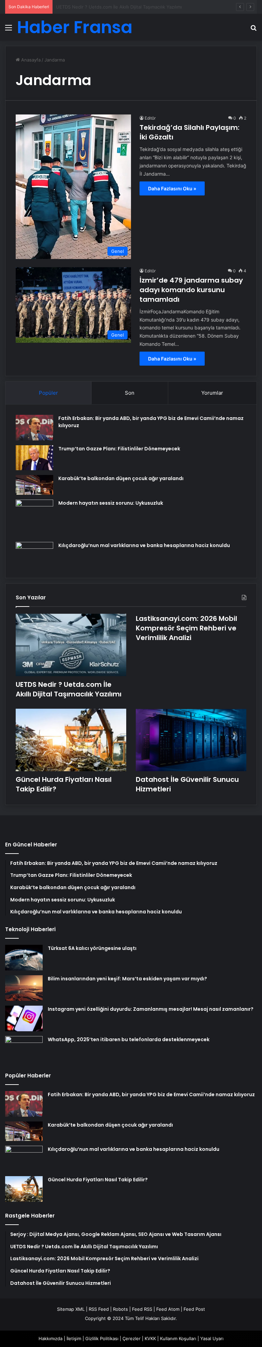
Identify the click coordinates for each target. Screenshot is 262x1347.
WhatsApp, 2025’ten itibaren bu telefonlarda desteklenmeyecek (128, 1039)
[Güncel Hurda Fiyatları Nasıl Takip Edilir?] (71, 740)
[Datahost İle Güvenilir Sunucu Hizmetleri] (191, 740)
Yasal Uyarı (211, 1338)
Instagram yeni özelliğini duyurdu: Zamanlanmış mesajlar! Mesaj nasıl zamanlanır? (150, 1009)
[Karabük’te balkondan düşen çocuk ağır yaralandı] (34, 485)
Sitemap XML (71, 1309)
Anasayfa (30, 60)
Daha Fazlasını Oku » (172, 188)
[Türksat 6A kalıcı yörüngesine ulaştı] (24, 957)
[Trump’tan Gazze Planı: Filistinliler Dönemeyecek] (34, 457)
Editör (150, 118)
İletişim (74, 1338)
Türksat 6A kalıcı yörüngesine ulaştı (92, 948)
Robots (120, 1309)
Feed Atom (167, 1309)
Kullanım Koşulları (178, 1338)
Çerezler (131, 1338)
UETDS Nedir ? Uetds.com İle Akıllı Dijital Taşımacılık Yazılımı (68, 689)
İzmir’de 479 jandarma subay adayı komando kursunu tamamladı (191, 289)
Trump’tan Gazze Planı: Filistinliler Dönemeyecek (119, 448)
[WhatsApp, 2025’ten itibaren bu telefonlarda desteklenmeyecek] (24, 1049)
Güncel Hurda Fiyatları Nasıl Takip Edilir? (98, 1179)
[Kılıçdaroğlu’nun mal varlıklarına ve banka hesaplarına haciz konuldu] (34, 555)
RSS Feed (99, 1309)
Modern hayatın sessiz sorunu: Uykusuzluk (110, 503)
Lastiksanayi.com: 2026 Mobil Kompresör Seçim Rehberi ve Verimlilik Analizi (186, 628)
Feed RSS (142, 1309)
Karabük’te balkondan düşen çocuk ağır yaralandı (121, 478)
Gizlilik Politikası (101, 1338)
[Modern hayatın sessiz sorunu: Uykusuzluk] (34, 518)
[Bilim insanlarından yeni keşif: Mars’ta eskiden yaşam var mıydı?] (24, 988)
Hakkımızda (50, 1338)
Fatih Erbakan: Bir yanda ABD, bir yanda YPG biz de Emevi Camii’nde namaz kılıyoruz (151, 1094)
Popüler (48, 393)
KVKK (150, 1338)
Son (129, 393)
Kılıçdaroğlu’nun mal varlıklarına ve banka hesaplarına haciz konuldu (144, 545)
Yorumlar (212, 393)
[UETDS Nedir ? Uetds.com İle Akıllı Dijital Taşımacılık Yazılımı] (71, 645)
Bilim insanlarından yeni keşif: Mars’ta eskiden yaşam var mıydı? (127, 978)
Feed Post (194, 1309)
